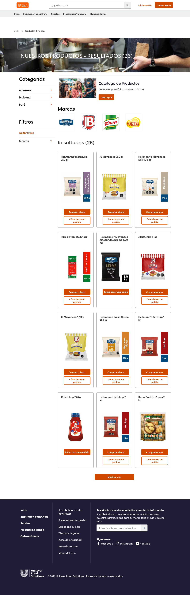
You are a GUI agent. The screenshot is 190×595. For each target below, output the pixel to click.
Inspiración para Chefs (34, 516)
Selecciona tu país (69, 526)
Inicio (23, 510)
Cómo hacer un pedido (77, 220)
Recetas (25, 523)
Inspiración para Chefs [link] (35, 13)
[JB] (88, 122)
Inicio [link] (17, 13)
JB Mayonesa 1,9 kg (72, 316)
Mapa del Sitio (67, 552)
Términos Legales (68, 533)
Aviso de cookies (68, 546)
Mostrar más (114, 476)
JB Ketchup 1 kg (147, 236)
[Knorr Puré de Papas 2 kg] (153, 427)
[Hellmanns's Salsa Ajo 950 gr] (75, 186)
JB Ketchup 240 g (71, 396)
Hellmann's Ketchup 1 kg (151, 318)
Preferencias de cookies (72, 520)
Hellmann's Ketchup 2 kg (113, 398)
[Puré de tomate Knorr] (75, 266)
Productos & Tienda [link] (73, 13)
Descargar (106, 97)
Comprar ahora (77, 211)
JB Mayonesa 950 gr (111, 156)
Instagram (126, 543)
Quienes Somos (29, 536)
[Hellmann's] (66, 122)
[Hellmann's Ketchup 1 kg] (153, 347)
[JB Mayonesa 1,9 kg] (75, 347)
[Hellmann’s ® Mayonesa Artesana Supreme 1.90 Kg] (114, 266)
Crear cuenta (164, 5)
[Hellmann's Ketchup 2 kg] (114, 427)
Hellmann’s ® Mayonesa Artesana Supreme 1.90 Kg (114, 239)
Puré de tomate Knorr (74, 236)
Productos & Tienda (32, 529)
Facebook (107, 543)
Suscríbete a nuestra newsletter (70, 511)
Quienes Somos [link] (98, 13)
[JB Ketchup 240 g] (75, 427)
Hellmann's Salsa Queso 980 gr (114, 318)
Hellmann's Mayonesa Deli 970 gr (151, 158)
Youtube (145, 543)
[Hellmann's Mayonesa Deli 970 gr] (153, 186)
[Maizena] (133, 122)
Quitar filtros (26, 132)
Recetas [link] (55, 13)
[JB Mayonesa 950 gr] (114, 186)
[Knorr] (110, 122)
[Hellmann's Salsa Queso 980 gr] (114, 347)
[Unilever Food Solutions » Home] (22, 5)
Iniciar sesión (145, 5)
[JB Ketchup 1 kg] (153, 266)
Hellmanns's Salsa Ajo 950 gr (74, 158)
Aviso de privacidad (70, 539)
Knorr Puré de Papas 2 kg (151, 398)
